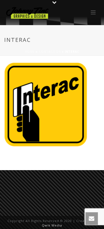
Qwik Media (52, 225)
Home (30, 52)
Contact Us (50, 52)
